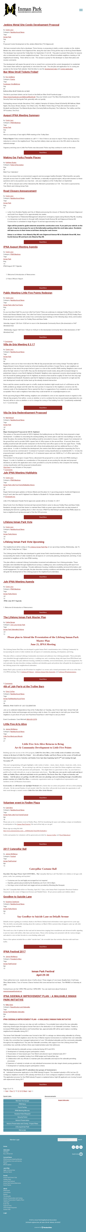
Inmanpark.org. (10, 497)
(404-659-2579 (31, 719)
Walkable (26, 485)
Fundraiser (7, 84)
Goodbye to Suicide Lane (17, 896)
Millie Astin (9, 1005)
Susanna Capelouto (12, 902)
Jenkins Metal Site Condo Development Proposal (31, 24)
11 (14, 1091)
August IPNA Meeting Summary (21, 115)
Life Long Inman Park (17, 625)
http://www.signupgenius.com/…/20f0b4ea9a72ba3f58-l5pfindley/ (25, 831)
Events (12, 79)
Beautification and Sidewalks (20, 1007)
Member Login (15, 1140)
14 (20, 1091)
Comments (8, 341)
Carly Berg (9, 808)
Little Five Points (17, 305)
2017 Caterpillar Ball (15, 848)
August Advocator (63, 1100)
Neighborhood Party (18, 699)
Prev (11, 1091)
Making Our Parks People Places (22, 157)
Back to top (75, 1154)
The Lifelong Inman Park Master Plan (24, 617)
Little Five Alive (8, 736)
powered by (38, 1227)
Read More (43, 152)
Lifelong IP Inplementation (67, 672)
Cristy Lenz (9, 30)
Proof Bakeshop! (64, 835)
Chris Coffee (10, 691)
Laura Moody (18, 736)
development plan (51, 69)
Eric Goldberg (10, 77)
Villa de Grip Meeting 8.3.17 (19, 344)
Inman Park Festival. (24, 824)
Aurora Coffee (51, 835)
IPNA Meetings (15, 123)
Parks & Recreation (17, 165)
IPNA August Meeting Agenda (20, 246)
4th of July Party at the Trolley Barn (23, 686)
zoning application (66, 69)
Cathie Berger (10, 622)
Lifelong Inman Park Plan (39, 547)
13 (18, 1091)
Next (25, 1091)
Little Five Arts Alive (15, 724)
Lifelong (32, 485)
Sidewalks (14, 629)
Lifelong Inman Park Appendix (45, 672)
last (30, 1091)
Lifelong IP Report (27, 672)
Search (80, 1139)
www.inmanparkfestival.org (12, 991)
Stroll (13, 84)
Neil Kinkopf (10, 418)
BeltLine (17, 84)
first (6, 1091)
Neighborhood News (17, 32)
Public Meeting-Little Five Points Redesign (27, 292)
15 (22, 1091)
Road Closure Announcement (19, 190)
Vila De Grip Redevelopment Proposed (25, 412)
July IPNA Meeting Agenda (18, 581)
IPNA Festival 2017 (14, 951)
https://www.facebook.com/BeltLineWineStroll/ (19, 97)
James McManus (12, 729)
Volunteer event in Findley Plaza (21, 802)
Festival (25, 815)
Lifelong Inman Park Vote (17, 522)
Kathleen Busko (11, 163)
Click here (6, 467)
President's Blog (15, 959)
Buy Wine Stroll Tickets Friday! (20, 71)
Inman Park (7, 37)
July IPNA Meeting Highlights (20, 472)
